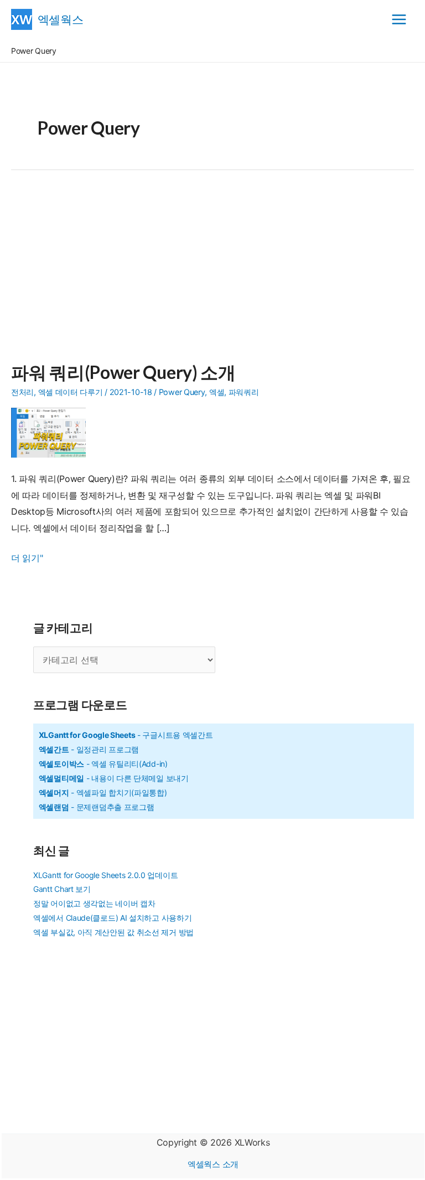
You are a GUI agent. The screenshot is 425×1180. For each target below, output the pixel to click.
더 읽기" (27, 559)
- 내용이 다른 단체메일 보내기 (114, 778)
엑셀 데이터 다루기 (70, 392)
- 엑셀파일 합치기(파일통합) (103, 792)
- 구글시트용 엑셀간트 (126, 735)
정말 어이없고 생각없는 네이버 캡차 (94, 903)
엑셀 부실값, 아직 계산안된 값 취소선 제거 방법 (113, 932)
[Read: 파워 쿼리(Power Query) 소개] (52, 431)
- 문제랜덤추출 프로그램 (96, 807)
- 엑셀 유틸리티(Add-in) (103, 763)
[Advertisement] (212, 272)
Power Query (182, 392)
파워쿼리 (244, 392)
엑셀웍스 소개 (213, 1164)
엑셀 (216, 392)
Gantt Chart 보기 (62, 889)
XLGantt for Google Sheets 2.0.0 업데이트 (105, 875)
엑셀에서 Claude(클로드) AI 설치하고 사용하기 (112, 917)
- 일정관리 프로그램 (89, 749)
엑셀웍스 (61, 19)
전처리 (22, 392)
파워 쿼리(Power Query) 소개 (123, 372)
